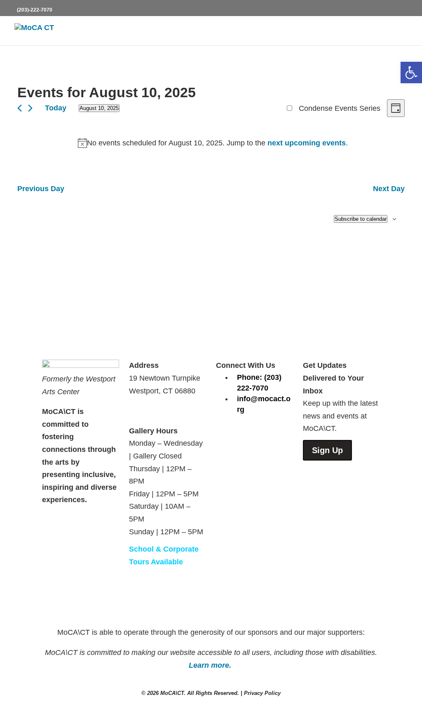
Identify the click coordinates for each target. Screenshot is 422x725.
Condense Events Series (339, 108)
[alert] (213, 143)
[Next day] (30, 108)
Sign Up (327, 450)
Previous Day (40, 189)
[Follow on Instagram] (239, 433)
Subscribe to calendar (361, 219)
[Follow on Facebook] (222, 433)
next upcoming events (306, 143)
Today (55, 108)
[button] (411, 72)
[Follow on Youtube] (255, 433)
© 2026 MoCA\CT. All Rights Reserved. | (192, 693)
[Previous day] (19, 108)
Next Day (389, 189)
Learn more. (211, 665)
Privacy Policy (262, 693)
